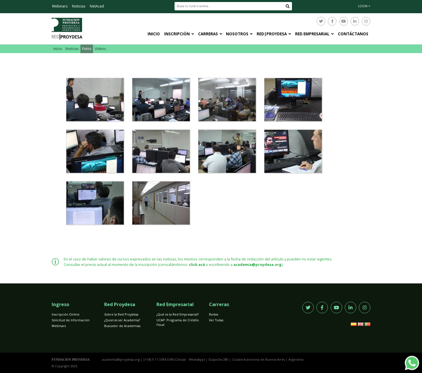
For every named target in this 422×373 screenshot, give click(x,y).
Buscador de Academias (122, 326)
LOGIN (362, 6)
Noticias (78, 6)
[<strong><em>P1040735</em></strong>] (227, 99)
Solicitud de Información (71, 320)
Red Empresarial (312, 33)
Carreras (208, 33)
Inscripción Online (66, 314)
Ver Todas (216, 320)
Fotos (86, 48)
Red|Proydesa (272, 33)
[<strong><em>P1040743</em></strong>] (95, 151)
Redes (213, 314)
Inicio (154, 33)
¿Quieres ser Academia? (122, 320)
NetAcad (97, 6)
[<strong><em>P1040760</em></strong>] (95, 203)
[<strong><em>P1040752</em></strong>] (227, 151)
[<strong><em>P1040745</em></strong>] (161, 151)
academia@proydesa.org (257, 264)
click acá (197, 264)
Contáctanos (353, 33)
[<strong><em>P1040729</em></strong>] (95, 99)
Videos (100, 48)
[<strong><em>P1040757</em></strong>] (293, 151)
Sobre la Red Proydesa (121, 314)
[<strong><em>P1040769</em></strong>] (161, 203)
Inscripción (177, 33)
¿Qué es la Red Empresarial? (177, 314)
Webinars (59, 6)
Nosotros (237, 33)
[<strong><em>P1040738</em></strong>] (293, 99)
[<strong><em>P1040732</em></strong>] (161, 99)
